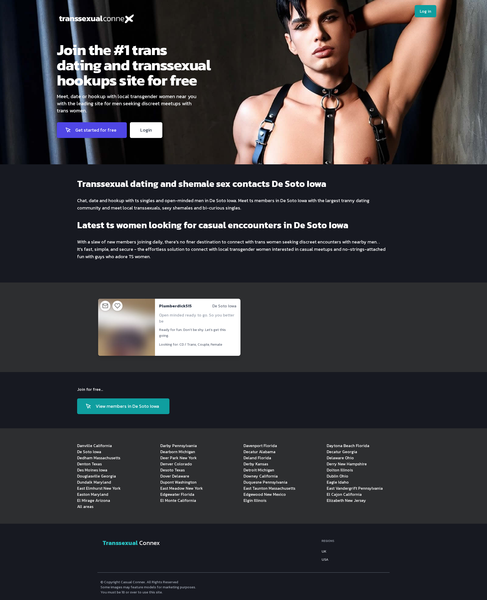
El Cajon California (344, 494)
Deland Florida (257, 458)
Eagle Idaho (338, 482)
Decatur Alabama (259, 452)
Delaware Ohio (340, 458)
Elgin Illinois (255, 500)
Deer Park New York (178, 458)
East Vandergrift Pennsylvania (355, 488)
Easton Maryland (92, 494)
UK (324, 551)
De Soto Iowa (89, 452)
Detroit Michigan (259, 470)
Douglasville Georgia (96, 476)
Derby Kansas (256, 464)
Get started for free (95, 130)
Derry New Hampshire (347, 464)
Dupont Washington (178, 482)
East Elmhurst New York (99, 488)
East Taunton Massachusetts (269, 488)
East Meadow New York (181, 488)
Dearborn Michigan (177, 452)
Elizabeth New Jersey (346, 500)
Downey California (261, 476)
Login (146, 130)
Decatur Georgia (342, 452)
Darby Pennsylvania (178, 446)
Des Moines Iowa (92, 470)
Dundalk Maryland (94, 482)
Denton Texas (89, 464)
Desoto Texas (172, 470)
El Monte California (178, 500)
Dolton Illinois (340, 470)
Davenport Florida (260, 446)
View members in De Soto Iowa (127, 406)
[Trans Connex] (134, 20)
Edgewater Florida (177, 494)
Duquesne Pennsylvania (265, 482)
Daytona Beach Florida (348, 446)
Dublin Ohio (337, 476)
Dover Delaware (174, 476)
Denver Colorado (176, 464)
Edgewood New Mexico (265, 494)
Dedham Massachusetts (98, 458)
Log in (425, 11)
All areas (85, 506)
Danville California (94, 446)
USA (325, 559)
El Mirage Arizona (93, 500)
